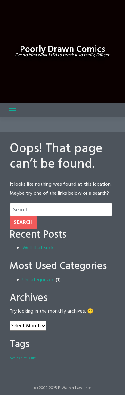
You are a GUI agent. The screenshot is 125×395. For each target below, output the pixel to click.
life (33, 358)
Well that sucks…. (41, 248)
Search (23, 222)
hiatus (25, 358)
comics (15, 358)
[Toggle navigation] (12, 110)
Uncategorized (38, 280)
